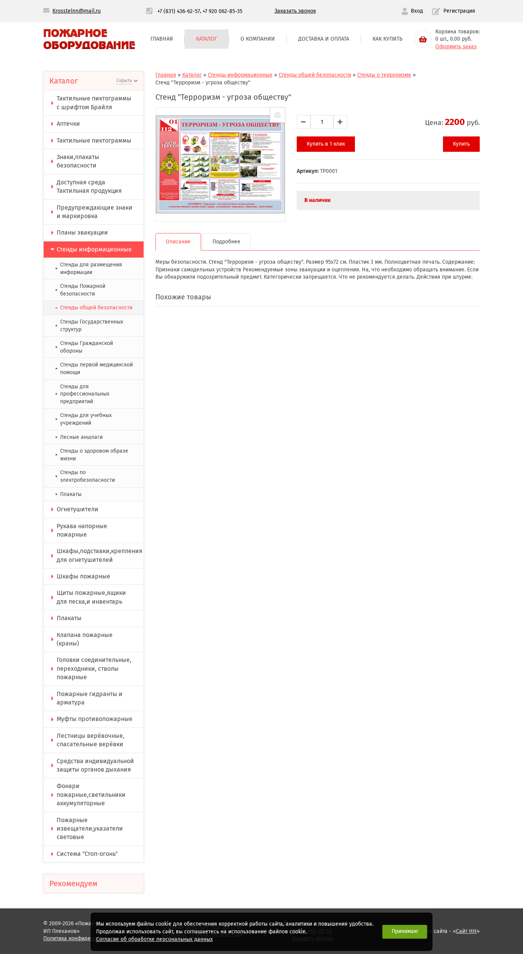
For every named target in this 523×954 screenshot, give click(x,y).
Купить (461, 144)
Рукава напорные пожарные (82, 530)
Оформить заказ (456, 46)
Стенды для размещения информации (88, 268)
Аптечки (68, 123)
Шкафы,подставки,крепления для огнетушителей (99, 555)
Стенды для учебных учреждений (83, 419)
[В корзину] (422, 39)
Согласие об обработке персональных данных (154, 939)
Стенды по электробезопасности (85, 476)
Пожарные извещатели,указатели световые (90, 828)
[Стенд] (220, 164)
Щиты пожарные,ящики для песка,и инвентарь (91, 597)
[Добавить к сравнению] (277, 115)
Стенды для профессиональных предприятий (82, 394)
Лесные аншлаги (79, 437)
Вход (417, 11)
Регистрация (459, 11)
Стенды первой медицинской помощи (94, 368)
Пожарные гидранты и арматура (90, 698)
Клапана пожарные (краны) (85, 639)
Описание (178, 241)
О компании (257, 39)
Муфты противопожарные (94, 718)
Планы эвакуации (82, 232)
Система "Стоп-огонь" (87, 853)
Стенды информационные (94, 249)
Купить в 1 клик (326, 144)
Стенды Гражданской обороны (84, 347)
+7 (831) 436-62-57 (178, 11)
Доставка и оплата (323, 39)
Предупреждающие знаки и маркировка (94, 212)
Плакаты (68, 494)
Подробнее (226, 241)
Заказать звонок (295, 11)
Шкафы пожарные (83, 576)
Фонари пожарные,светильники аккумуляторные (91, 794)
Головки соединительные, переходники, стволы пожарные (94, 668)
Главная (161, 39)
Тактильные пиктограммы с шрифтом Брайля (94, 102)
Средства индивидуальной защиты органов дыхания (95, 765)
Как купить (387, 39)
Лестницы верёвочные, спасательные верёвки (90, 740)
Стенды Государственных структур (89, 326)
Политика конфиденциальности (83, 938)
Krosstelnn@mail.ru (76, 11)
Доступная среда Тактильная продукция (89, 186)
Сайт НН (466, 931)
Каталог (206, 39)
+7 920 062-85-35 (222, 11)
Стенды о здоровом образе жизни (91, 455)
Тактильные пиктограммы (94, 140)
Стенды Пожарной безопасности (80, 290)
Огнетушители (77, 509)
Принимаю (405, 931)
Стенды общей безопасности (93, 307)
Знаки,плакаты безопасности (78, 161)
